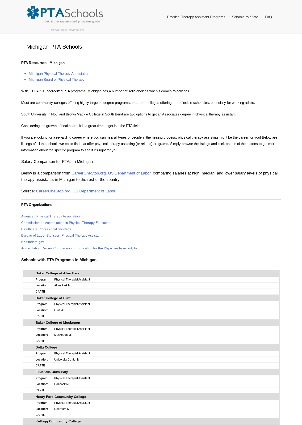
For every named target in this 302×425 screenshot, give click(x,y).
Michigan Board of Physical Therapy (56, 79)
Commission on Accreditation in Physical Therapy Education (65, 223)
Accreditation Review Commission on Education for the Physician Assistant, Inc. (80, 248)
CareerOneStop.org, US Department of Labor (111, 173)
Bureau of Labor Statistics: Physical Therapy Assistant (61, 235)
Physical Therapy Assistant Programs (196, 17)
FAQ (268, 17)
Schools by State (245, 17)
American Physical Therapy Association (50, 216)
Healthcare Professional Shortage (46, 229)
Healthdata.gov (32, 242)
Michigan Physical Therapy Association (59, 74)
